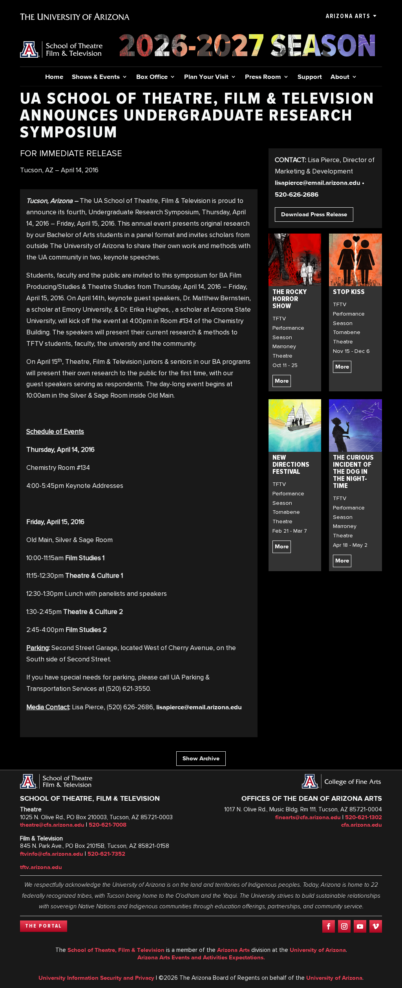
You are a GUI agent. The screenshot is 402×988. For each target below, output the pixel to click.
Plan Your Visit (206, 77)
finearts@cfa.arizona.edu (308, 817)
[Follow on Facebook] (328, 926)
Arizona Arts (348, 16)
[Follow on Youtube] (360, 926)
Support (310, 77)
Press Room (263, 77)
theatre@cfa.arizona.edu (52, 824)
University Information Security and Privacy (96, 977)
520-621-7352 (106, 853)
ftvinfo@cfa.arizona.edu (51, 853)
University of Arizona (318, 949)
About (340, 77)
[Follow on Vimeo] (375, 926)
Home (54, 77)
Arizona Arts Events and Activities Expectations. (201, 957)
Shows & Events (96, 77)
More (282, 380)
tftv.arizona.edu (41, 867)
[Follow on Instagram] (344, 926)
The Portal (43, 926)
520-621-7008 (107, 824)
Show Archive (201, 758)
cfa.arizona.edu (361, 824)
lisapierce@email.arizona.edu (199, 707)
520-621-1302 (363, 817)
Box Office (152, 77)
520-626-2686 (296, 194)
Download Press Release (314, 214)
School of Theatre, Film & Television (116, 949)
